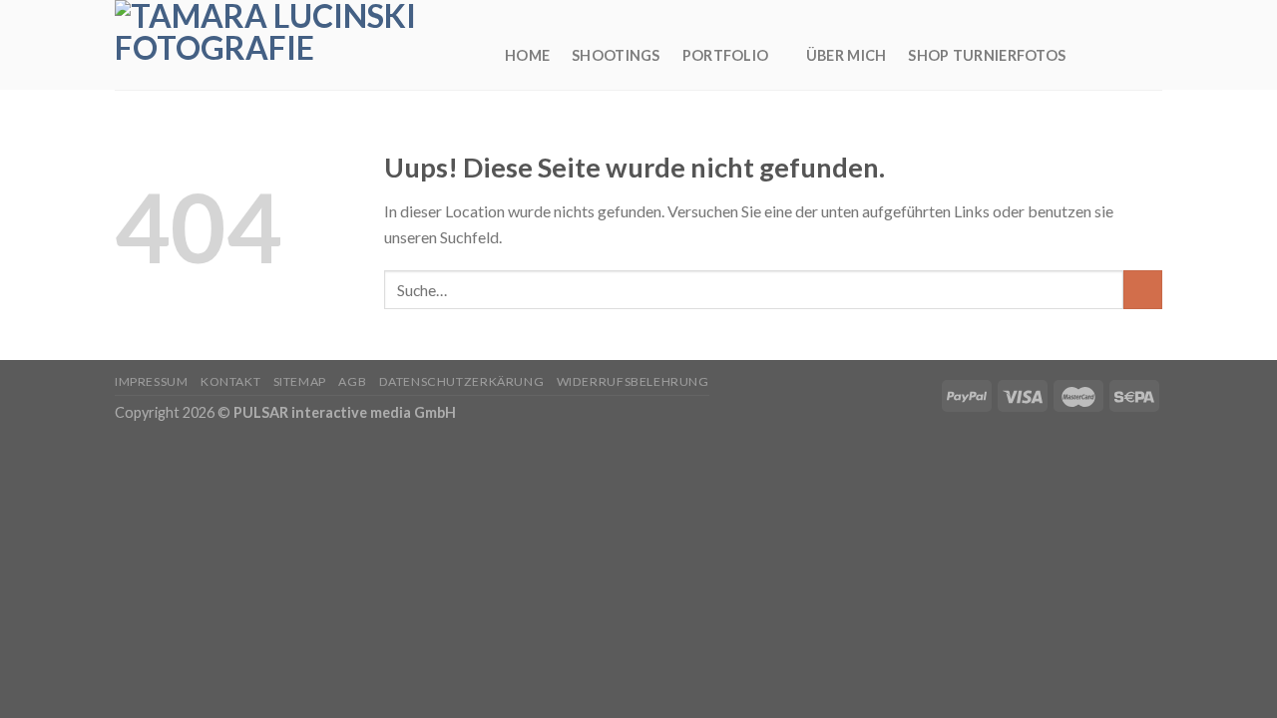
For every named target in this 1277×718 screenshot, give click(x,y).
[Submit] (1142, 289)
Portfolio (725, 55)
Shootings (616, 55)
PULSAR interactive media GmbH (344, 412)
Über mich (846, 55)
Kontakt (230, 381)
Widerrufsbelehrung (633, 381)
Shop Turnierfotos (986, 55)
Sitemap (299, 381)
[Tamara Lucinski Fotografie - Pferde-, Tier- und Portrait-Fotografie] (295, 45)
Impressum (152, 381)
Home (527, 55)
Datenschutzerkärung (462, 381)
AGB (352, 381)
